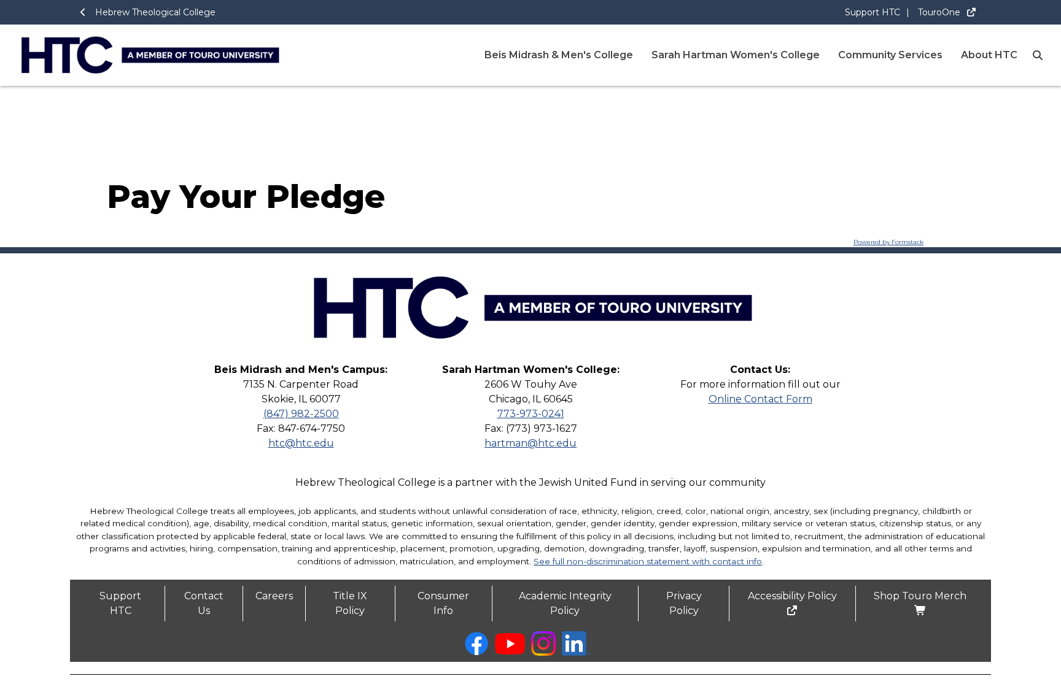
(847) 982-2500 (301, 414)
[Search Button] (1038, 55)
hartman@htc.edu (530, 443)
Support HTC (872, 12)
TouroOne (940, 12)
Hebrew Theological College (155, 12)
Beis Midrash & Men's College (558, 55)
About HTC (989, 55)
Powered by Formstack (888, 242)
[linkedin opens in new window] (576, 652)
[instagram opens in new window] (543, 652)
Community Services (890, 55)
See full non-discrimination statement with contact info (648, 561)
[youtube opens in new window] (510, 651)
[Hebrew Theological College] (530, 359)
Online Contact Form (760, 399)
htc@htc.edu (301, 443)
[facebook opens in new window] (476, 652)
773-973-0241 (530, 414)
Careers (274, 596)
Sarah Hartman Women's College (735, 55)
